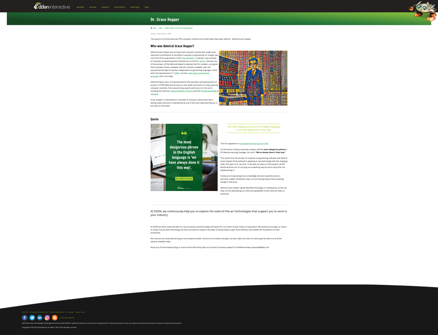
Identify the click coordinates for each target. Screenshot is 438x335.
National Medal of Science (182, 91)
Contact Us (79, 312)
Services (92, 7)
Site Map (68, 312)
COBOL (176, 73)
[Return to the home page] (52, 8)
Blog (147, 7)
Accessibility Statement (38, 312)
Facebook (24, 317)
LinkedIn (39, 317)
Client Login (135, 7)
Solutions (105, 7)
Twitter (32, 317)
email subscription (66, 318)
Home (154, 28)
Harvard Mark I (188, 58)
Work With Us (119, 7)
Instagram (47, 317)
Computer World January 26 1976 (254, 143)
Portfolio (80, 7)
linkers (203, 61)
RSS (54, 317)
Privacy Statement (55, 312)
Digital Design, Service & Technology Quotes (179, 28)
